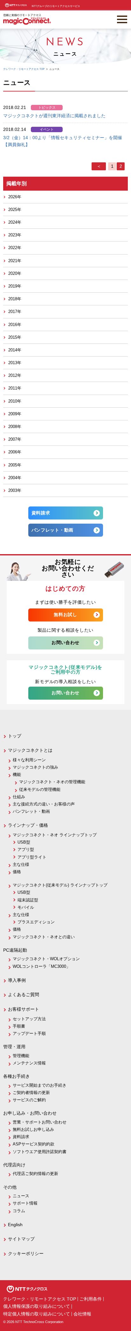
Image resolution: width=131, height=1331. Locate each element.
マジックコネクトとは (30, 750)
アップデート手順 (29, 1033)
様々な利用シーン (29, 759)
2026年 (14, 196)
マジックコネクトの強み (35, 767)
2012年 (14, 375)
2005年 (14, 465)
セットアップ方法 (29, 1018)
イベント (47, 129)
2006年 (14, 452)
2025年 (14, 209)
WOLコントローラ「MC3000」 (41, 966)
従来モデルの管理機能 (39, 789)
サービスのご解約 (29, 1099)
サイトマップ (21, 1238)
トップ (14, 735)
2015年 (14, 337)
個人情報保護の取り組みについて (36, 1306)
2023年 (14, 235)
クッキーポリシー (26, 1253)
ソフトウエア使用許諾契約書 (39, 1151)
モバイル (25, 907)
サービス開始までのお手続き (39, 1085)
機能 (17, 774)
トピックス (47, 107)
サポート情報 (25, 1203)
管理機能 (21, 1055)
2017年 (14, 311)
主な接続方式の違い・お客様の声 (44, 804)
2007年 (14, 439)
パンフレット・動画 (52, 530)
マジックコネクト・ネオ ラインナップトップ (55, 834)
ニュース (21, 1195)
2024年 (14, 222)
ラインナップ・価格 (28, 825)
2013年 (14, 362)
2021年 (14, 260)
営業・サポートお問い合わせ (39, 1122)
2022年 (14, 247)
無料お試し (65, 614)
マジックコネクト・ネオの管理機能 (52, 781)
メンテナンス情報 (29, 1063)
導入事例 (17, 980)
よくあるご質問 (23, 994)
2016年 (14, 324)
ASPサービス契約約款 (33, 1144)
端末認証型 (27, 900)
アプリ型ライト (31, 857)
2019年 (14, 286)
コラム (19, 1210)
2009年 (14, 413)
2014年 (14, 350)
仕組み (19, 796)
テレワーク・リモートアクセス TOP (39, 1299)
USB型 (23, 842)
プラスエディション (36, 922)
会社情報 (82, 1314)
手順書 (19, 1026)
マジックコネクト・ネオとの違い (44, 936)
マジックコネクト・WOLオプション (46, 958)
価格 (17, 871)
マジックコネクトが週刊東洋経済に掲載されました (54, 115)
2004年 (14, 477)
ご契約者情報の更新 (31, 1092)
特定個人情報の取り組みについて (36, 1314)
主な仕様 (21, 864)
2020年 (14, 273)
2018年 (14, 298)
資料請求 (40, 512)
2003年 (14, 490)
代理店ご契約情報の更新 (35, 1173)
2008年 (14, 426)
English (15, 1224)
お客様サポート (23, 1009)
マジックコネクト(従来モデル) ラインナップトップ (60, 885)
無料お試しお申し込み (33, 1129)
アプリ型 (25, 849)
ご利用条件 (90, 1299)
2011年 (14, 388)
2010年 (14, 401)
